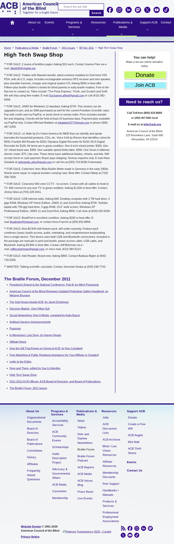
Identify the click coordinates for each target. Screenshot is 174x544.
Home (12, 22)
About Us (34, 22)
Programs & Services (74, 25)
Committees (34, 450)
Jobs (106, 417)
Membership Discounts (110, 475)
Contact (166, 22)
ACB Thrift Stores (134, 451)
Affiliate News (18, 341)
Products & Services (110, 503)
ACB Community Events (59, 436)
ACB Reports (85, 467)
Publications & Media (123, 25)
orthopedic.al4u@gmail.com (35, 162)
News (81, 420)
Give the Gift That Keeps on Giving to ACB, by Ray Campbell (46, 348)
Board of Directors (33, 431)
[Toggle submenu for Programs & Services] (72, 34)
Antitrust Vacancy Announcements (30, 321)
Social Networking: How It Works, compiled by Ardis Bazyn (45, 315)
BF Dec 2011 (86, 48)
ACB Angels (135, 435)
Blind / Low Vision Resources (110, 451)
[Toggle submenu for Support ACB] (147, 29)
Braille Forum (50, 48)
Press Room (85, 491)
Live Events (84, 498)
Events (49, 22)
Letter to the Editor (20, 361)
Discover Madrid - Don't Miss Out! (30, 308)
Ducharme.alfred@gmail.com (66, 95)
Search (96, 13)
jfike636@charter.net (23, 68)
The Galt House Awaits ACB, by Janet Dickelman (39, 302)
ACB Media (59, 484)
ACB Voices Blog (85, 483)
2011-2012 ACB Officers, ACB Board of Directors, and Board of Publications (55, 381)
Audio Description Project (59, 458)
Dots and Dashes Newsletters (85, 438)
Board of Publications (34, 442)
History (31, 457)
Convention (59, 491)
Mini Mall (133, 442)
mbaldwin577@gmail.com (73, 122)
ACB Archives (111, 439)
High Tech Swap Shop (23, 374)
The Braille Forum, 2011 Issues (28, 388)
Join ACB (145, 85)
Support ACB (149, 22)
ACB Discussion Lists (110, 428)
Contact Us (134, 470)
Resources (98, 22)
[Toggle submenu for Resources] (97, 29)
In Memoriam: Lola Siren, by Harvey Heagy (35, 335)
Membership (60, 498)
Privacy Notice (30, 536)
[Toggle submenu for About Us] (32, 29)
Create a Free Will (136, 426)
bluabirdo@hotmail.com (24, 221)
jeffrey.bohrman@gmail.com (27, 249)
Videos (81, 427)
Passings (15, 328)
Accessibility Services (60, 423)
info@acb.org (152, 124)
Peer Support (111, 483)
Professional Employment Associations (111, 517)
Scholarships (60, 447)
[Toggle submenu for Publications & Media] (121, 34)
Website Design (31, 526)
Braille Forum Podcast (85, 458)
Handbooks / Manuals (111, 492)
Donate (145, 75)
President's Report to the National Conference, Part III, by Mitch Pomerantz (54, 284)
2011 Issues (68, 48)
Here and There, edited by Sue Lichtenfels (35, 368)
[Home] (29, 8)
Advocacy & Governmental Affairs (61, 473)
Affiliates (32, 464)
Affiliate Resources (109, 464)
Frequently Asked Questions (33, 475)
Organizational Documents (36, 420)
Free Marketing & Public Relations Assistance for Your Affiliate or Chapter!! (54, 355)
